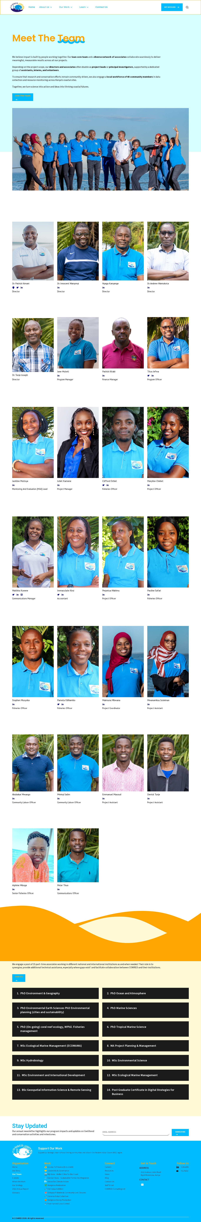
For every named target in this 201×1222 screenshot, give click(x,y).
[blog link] (21, 594)
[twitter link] (17, 287)
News (107, 1174)
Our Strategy (17, 1185)
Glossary (16, 1192)
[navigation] (17, 7)
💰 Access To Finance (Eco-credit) (58, 1167)
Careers (15, 1178)
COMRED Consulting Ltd (115, 1189)
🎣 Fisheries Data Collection (56, 1196)
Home (32, 7)
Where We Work (18, 1181)
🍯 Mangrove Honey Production (57, 1200)
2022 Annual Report (20, 1189)
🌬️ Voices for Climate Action (56, 1181)
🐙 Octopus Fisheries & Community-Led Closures (65, 1192)
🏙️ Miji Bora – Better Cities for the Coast (61, 1174)
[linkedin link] (21, 287)
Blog (107, 1178)
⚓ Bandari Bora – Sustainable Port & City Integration (66, 1177)
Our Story (16, 1170)
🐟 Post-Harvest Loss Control (56, 1203)
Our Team (16, 1174)
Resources (109, 1170)
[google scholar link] (13, 287)
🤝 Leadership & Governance (56, 1170)
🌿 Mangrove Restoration (55, 1185)
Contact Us (101, 7)
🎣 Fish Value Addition (53, 1188)
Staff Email (109, 1185)
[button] (47, 4)
